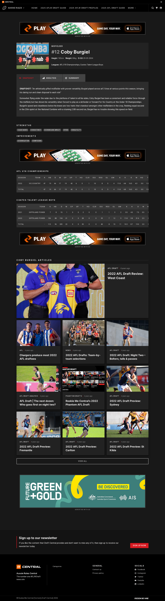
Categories (57, 566)
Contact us (97, 569)
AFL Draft (114, 350)
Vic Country (34, 183)
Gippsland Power (37, 212)
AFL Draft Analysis (29, 396)
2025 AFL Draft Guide (113, 8)
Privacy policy (98, 573)
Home (34, 8)
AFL (21, 350)
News (68, 350)
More (131, 8)
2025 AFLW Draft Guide (53, 8)
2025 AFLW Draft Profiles (83, 8)
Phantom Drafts (74, 396)
